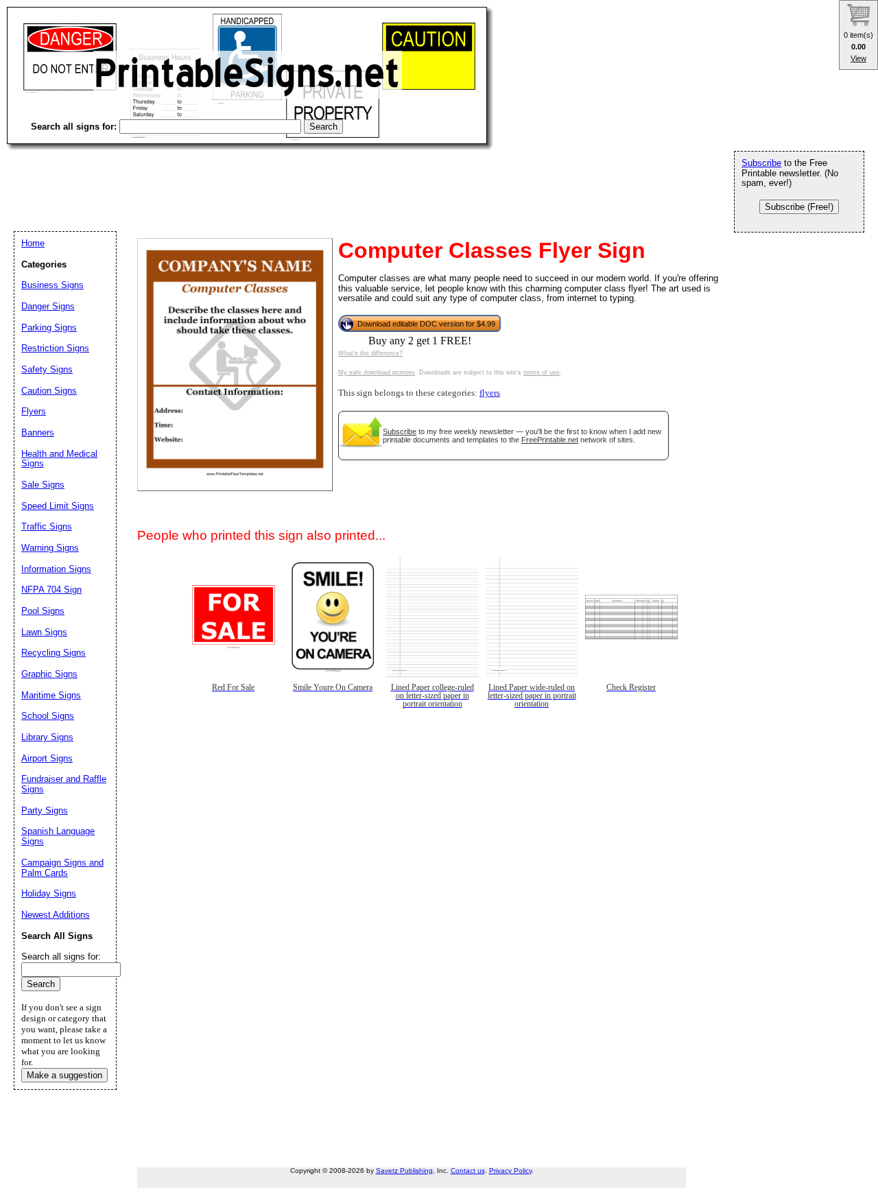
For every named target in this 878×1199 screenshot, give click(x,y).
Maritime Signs (51, 695)
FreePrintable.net (549, 440)
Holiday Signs (48, 893)
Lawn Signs (44, 632)
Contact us (468, 1170)
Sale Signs (42, 484)
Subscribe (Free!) (799, 207)
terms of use (541, 372)
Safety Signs (47, 369)
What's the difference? (370, 353)
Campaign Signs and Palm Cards (62, 867)
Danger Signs (48, 306)
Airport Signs (47, 758)
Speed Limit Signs (57, 506)
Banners (37, 432)
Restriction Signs (55, 348)
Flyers (33, 411)
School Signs (47, 716)
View (858, 58)
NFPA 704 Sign (51, 589)
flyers (489, 393)
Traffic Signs (46, 526)
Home (33, 243)
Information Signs (56, 569)
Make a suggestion (64, 1075)
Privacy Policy (510, 1170)
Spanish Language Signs (58, 836)
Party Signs (44, 810)
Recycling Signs (53, 653)
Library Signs (47, 737)
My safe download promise (376, 372)
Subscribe (399, 431)
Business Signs (52, 285)
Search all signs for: (61, 956)
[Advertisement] (256, 178)
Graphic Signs (49, 674)
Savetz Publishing (404, 1170)
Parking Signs (49, 327)
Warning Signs (50, 548)
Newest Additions (55, 915)
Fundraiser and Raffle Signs (63, 784)
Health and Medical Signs (59, 459)
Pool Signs (42, 611)
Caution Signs (49, 390)
